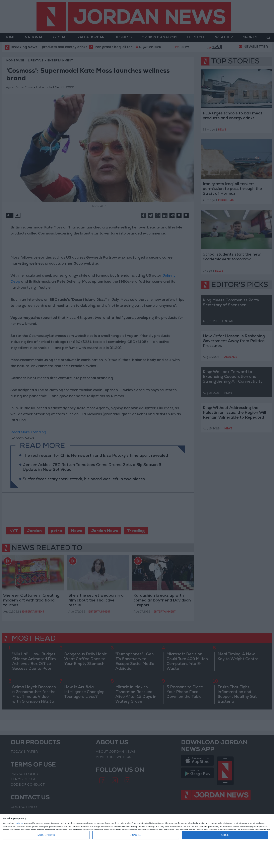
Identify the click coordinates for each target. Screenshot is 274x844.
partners (19, 823)
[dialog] (137, 829)
